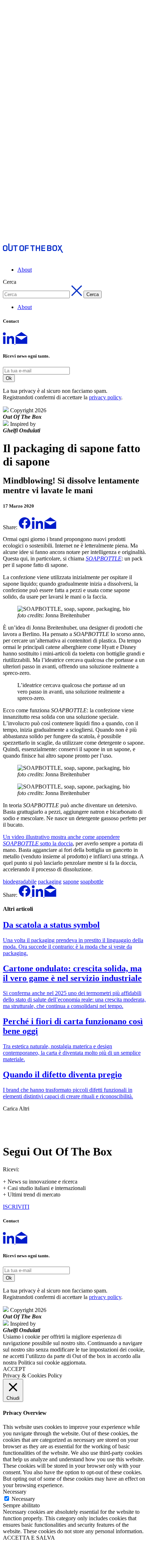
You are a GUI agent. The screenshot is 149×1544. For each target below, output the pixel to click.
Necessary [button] (14, 1492)
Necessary (23, 1499)
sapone (71, 881)
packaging (49, 881)
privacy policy (105, 397)
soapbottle (91, 881)
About (24, 270)
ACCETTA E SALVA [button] (29, 1538)
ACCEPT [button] (14, 1369)
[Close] (8, 1121)
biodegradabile (20, 881)
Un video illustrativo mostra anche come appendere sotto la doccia (61, 840)
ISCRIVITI (16, 1207)
